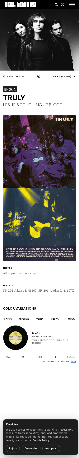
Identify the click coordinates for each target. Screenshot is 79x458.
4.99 (73, 361)
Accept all (51, 448)
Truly (14, 97)
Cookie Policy (41, 440)
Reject (13, 448)
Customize (31, 448)
